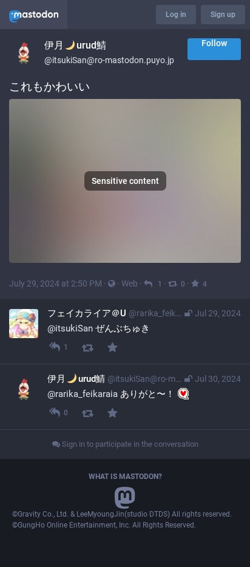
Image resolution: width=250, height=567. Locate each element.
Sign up (223, 14)
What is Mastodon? (125, 476)
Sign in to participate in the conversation (129, 444)
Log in (176, 14)
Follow (214, 43)
